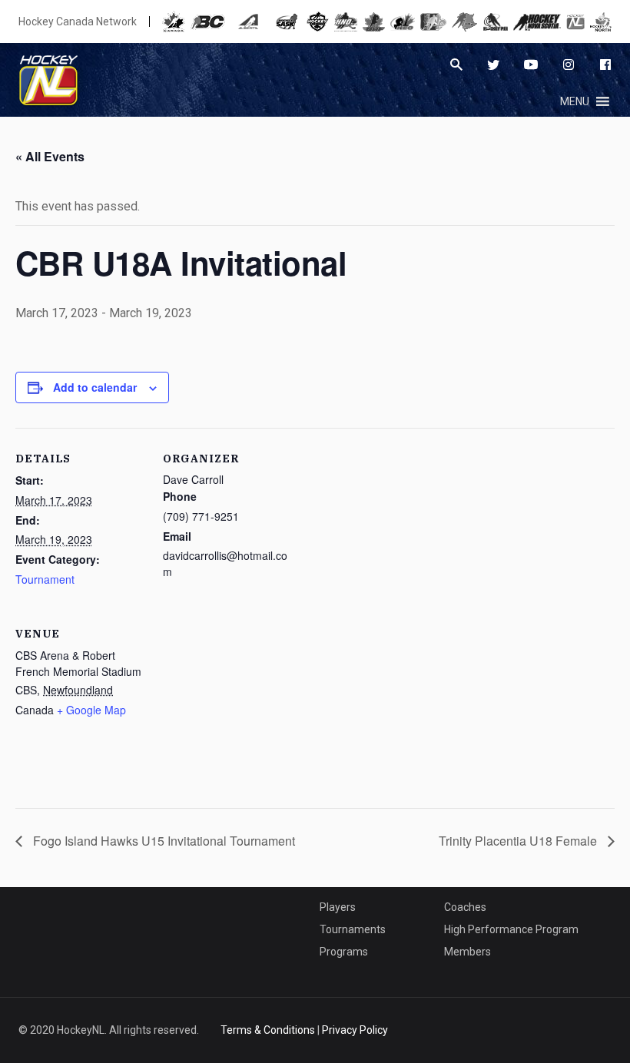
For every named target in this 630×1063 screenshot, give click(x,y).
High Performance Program (511, 929)
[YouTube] (531, 64)
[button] (574, 101)
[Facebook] (605, 64)
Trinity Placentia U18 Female (519, 840)
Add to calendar (95, 387)
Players (338, 907)
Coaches (465, 907)
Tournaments (353, 929)
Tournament (45, 579)
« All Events (50, 156)
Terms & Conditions (267, 1030)
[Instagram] (568, 64)
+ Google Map (91, 709)
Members (467, 951)
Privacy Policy (355, 1030)
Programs (344, 951)
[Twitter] (493, 64)
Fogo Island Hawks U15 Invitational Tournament (162, 840)
